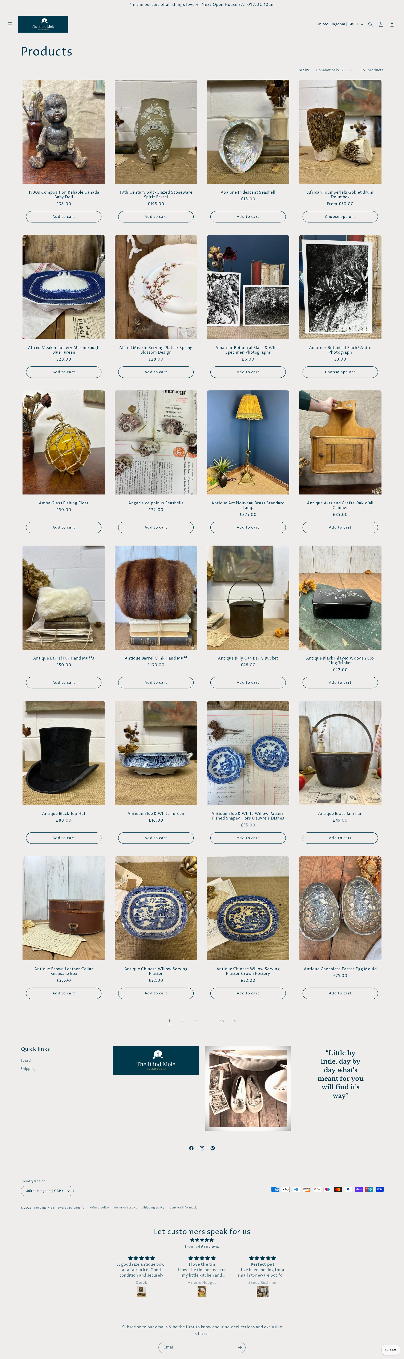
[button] (10, 24)
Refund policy (99, 1208)
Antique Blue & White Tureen (156, 814)
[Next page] (234, 1021)
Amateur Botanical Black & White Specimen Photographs (248, 350)
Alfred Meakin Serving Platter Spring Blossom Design (156, 350)
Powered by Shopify (70, 1208)
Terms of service (125, 1208)
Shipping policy (153, 1208)
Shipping (28, 1069)
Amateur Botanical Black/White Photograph (340, 350)
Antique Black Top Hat (63, 814)
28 (221, 1021)
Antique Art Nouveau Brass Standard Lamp (248, 505)
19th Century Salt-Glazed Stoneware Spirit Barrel (156, 195)
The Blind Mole (44, 1208)
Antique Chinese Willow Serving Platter (155, 971)
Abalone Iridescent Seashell (248, 192)
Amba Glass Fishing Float (64, 503)
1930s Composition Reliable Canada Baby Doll (63, 195)
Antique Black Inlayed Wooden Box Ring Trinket (340, 661)
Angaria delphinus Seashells (156, 503)
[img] (202, 1240)
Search (27, 1060)
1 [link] (169, 1021)
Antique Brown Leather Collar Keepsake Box (63, 971)
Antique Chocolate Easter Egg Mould (340, 969)
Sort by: (303, 70)
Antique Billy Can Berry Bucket (248, 658)
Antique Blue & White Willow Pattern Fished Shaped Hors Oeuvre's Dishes (247, 816)
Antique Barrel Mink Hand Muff (156, 658)
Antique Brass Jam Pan (340, 814)
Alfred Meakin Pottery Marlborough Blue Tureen (64, 350)
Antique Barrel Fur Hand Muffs (63, 658)
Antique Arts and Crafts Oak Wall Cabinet (340, 505)
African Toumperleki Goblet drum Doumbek (340, 195)
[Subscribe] (240, 1347)
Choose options (340, 216)
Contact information (184, 1208)
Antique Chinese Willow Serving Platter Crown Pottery (248, 971)
